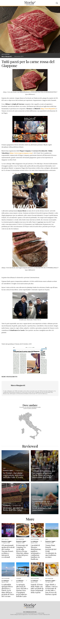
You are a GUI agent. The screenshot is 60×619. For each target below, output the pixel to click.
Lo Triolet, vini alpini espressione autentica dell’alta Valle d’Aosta (13, 475)
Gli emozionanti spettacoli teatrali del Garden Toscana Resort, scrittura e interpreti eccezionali (8, 551)
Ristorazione (36, 497)
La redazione (36, 468)
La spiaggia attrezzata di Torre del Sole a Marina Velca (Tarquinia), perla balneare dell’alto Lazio (22, 590)
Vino (4, 468)
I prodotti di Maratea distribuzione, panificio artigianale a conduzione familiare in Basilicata (36, 552)
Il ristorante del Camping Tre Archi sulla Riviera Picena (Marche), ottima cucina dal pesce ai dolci (22, 551)
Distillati (35, 466)
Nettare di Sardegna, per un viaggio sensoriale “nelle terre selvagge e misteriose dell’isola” (43, 474)
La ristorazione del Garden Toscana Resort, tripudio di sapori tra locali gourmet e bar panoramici (43, 506)
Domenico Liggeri (8, 470)
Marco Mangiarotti (7, 56)
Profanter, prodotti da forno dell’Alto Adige (13, 509)
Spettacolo (5, 539)
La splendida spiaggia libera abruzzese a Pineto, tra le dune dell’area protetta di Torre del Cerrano (8, 590)
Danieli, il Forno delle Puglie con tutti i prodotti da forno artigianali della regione (37, 588)
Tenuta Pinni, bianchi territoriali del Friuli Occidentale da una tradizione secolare (50, 551)
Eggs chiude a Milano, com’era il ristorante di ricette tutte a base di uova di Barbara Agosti (51, 589)
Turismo (18, 578)
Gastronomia (5, 54)
